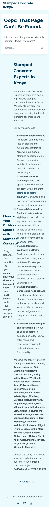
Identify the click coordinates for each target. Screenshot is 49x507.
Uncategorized (26, 481)
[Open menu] (43, 5)
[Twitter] (24, 503)
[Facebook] (18, 503)
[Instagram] (31, 503)
